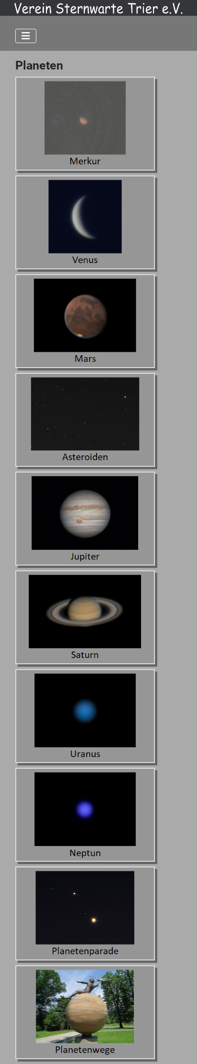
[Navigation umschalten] (25, 36)
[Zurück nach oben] (180, 1046)
